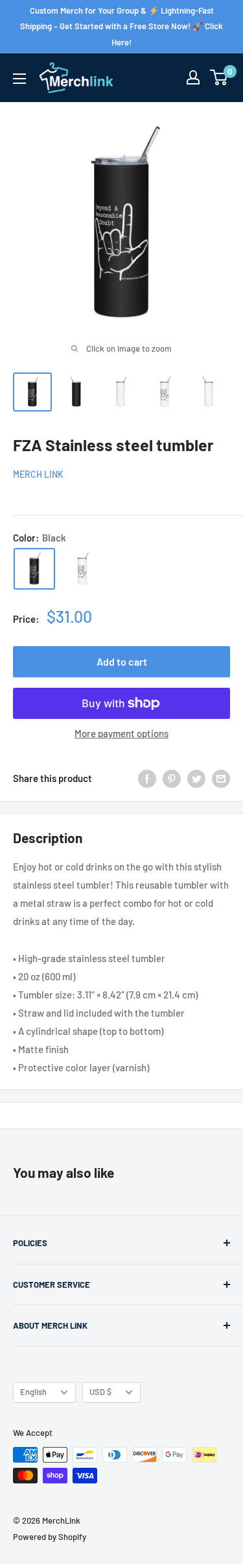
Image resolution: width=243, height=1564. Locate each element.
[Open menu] (19, 78)
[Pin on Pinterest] (172, 778)
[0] (219, 77)
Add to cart (122, 661)
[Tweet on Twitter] (196, 778)
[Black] (34, 569)
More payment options (121, 733)
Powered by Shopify (49, 1536)
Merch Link (38, 474)
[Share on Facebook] (147, 778)
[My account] (193, 77)
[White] (82, 569)
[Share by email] (221, 778)
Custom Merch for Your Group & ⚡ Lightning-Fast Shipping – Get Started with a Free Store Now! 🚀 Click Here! (121, 26)
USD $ (100, 1392)
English (33, 1392)
